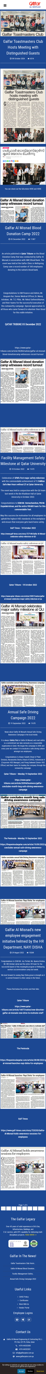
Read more (40, 1371)
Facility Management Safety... (23, 1274)
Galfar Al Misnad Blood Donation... (23, 1268)
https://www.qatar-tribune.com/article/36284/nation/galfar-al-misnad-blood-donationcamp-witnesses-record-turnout (23, 351)
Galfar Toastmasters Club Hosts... (23, 1263)
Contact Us (23, 1332)
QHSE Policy (24, 1297)
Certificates (24, 1300)
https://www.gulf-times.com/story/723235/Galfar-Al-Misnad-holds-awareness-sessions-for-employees (23, 1133)
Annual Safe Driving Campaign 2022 (23, 1279)
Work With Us (24, 1304)
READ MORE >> (31, 1235)
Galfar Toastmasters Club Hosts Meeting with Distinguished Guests (23, 47)
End (41, 1208)
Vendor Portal (24, 1308)
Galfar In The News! (23, 1256)
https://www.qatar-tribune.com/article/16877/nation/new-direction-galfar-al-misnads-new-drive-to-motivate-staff (23, 1009)
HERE (31, 189)
